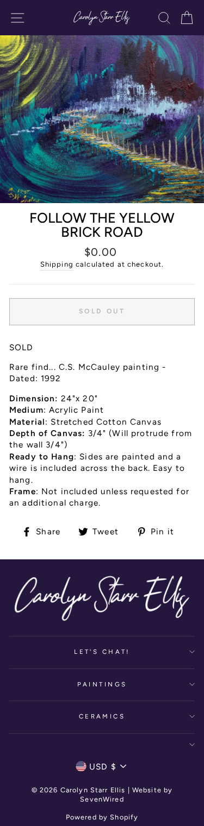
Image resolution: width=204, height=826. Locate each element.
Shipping (56, 264)
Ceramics (102, 716)
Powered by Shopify (102, 817)
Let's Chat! (102, 651)
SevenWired (101, 799)
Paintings (102, 684)
